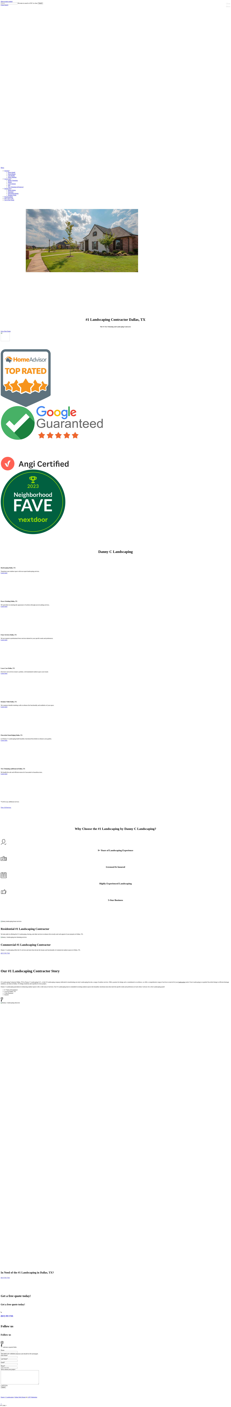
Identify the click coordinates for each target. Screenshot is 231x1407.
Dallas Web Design (20, 1397)
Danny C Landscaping (7, 1397)
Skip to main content (6, 1)
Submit (3, 1387)
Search (40, 3)
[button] (4, 5)
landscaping (181, 982)
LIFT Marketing (32, 1397)
